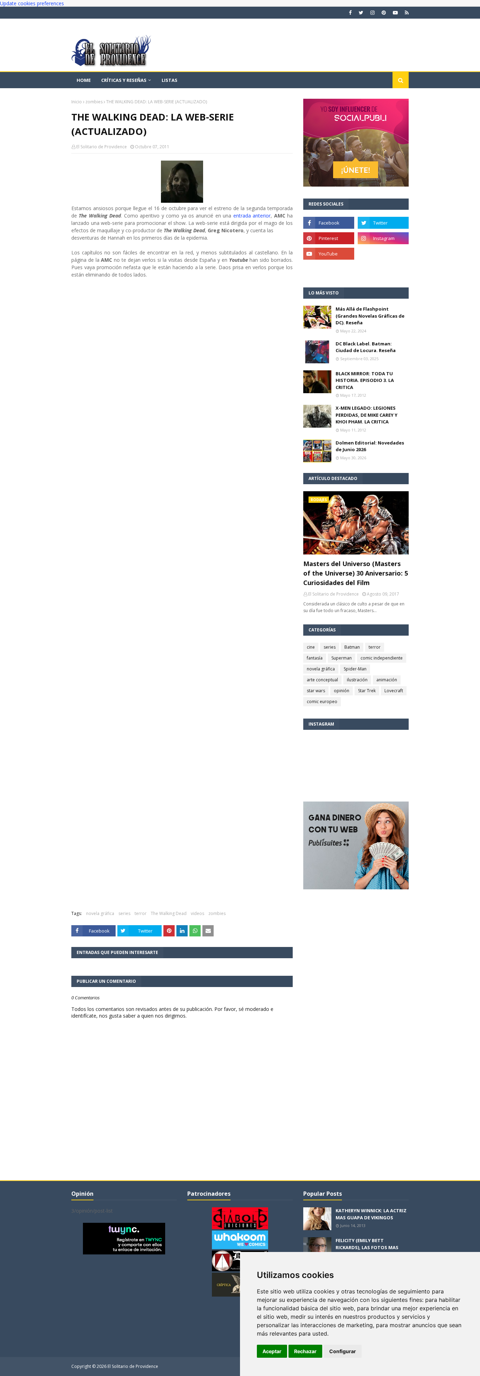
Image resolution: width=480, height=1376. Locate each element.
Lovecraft (393, 691)
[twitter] (361, 13)
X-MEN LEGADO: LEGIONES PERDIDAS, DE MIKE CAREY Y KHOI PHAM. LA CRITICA (366, 415)
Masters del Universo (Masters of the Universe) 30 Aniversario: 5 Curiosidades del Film (355, 573)
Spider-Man (355, 669)
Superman (341, 658)
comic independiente (382, 658)
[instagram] (372, 13)
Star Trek (367, 691)
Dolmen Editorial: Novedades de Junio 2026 (370, 446)
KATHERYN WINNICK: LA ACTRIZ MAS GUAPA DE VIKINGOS (371, 1214)
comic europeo (322, 702)
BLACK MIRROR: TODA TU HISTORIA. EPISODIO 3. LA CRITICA (365, 380)
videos (197, 913)
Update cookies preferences (32, 3)
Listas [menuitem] (169, 80)
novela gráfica (100, 913)
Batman (352, 647)
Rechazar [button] (305, 1351)
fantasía (315, 658)
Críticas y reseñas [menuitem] (124, 80)
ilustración (357, 680)
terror (141, 913)
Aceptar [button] (271, 1351)
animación (386, 680)
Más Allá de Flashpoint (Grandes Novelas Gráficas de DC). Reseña (370, 316)
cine (311, 647)
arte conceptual (322, 680)
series (124, 913)
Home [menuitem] (84, 80)
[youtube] (395, 13)
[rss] (406, 13)
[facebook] (350, 13)
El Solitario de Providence (101, 147)
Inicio (76, 102)
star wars (316, 691)
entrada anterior (252, 215)
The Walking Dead (169, 913)
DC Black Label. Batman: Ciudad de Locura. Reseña (366, 347)
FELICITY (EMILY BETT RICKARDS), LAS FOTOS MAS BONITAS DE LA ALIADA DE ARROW (367, 1250)
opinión (341, 691)
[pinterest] (384, 13)
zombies (94, 102)
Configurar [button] (342, 1351)
